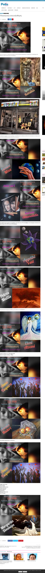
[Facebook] (40, 0)
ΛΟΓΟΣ (15, 559)
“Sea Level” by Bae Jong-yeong (32, 560)
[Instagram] (42, 0)
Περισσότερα (9, 551)
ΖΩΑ (37, 7)
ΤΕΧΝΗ (7, 13)
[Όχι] (43, 571)
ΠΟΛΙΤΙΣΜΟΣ (10, 7)
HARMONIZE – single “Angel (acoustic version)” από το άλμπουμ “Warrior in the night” (8, 546)
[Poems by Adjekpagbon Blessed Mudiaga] (20, 556)
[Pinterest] (12, 19)
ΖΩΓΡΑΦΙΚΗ (5, 13)
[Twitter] (43, 0)
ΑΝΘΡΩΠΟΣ (33, 7)
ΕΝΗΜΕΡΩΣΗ (3, 7)
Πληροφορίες (25, 571)
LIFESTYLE (18, 7)
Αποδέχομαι (20, 571)
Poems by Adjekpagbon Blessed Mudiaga (19, 560)
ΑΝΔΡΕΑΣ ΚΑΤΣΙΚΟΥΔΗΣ (26, 7)
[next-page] (2, 565)
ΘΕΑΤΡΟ (43, 192)
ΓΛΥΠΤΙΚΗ (1, 559)
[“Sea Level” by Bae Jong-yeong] (34, 556)
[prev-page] (0, 565)
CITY (14, 7)
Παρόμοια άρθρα (3, 551)
